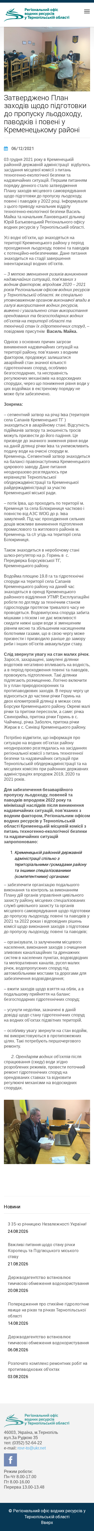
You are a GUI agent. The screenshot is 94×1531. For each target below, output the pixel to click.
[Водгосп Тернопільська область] (36, 15)
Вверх (47, 1522)
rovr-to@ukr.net (31, 1448)
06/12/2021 (22, 148)
